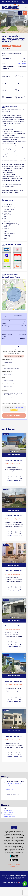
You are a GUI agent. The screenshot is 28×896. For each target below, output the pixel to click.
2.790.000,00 (22, 64)
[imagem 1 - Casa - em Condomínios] (14, 443)
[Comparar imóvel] (25, 437)
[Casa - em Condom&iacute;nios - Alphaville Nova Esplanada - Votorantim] (12, 7)
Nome (3, 365)
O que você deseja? (7, 359)
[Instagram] (15, 827)
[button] (23, 1)
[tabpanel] (14, 21)
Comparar (17, 45)
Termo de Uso (14, 866)
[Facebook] (12, 827)
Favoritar (7, 45)
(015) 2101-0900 (15, 1)
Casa (4, 36)
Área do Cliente (6, 1)
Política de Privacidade (14, 864)
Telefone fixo (8, 383)
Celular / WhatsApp (7, 371)
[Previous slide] (3, 22)
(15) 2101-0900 (10, 789)
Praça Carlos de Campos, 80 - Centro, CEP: (14, 784)
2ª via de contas (8, 810)
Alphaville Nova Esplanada (13, 38)
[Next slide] (25, 22)
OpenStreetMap (22, 309)
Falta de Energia (8, 814)
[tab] (20, 13)
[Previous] (4, 442)
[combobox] (14, 362)
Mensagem (5, 390)
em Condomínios (13, 36)
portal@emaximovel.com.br (13, 791)
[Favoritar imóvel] (25, 434)
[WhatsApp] (25, 884)
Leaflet (15, 309)
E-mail (3, 377)
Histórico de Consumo (9, 816)
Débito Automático (8, 812)
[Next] (24, 442)
